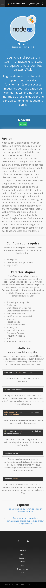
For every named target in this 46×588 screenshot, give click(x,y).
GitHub (23, 124)
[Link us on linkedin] (28, 541)
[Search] (43, 3)
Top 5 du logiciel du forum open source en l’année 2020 (25, 510)
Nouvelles (22, 558)
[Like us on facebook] (18, 541)
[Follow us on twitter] (23, 541)
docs (22, 554)
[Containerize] (16, 3)
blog (22, 565)
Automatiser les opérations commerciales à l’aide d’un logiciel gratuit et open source (25, 521)
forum (22, 561)
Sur (22, 572)
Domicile (22, 550)
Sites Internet (22, 569)
